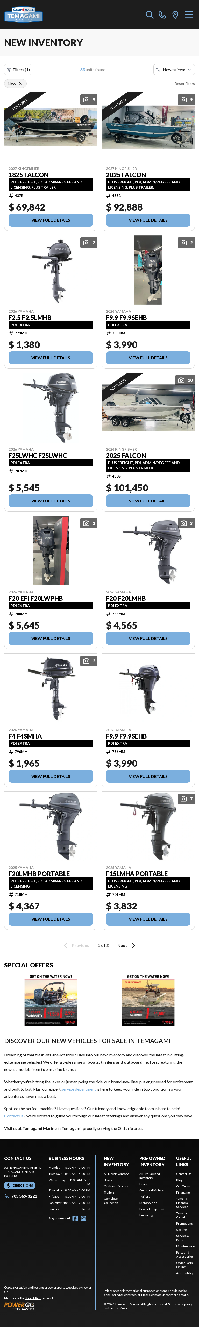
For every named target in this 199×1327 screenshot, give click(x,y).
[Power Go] (49, 1306)
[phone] (162, 14)
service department (78, 1088)
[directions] (175, 14)
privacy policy (183, 1304)
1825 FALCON (28, 174)
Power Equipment (151, 1209)
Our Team (183, 1186)
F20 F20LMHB (126, 598)
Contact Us (183, 1174)
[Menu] (189, 14)
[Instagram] (83, 1218)
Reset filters (185, 83)
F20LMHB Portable (39, 873)
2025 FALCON (126, 174)
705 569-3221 (24, 1196)
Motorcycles (148, 1203)
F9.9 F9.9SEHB (126, 317)
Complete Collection (111, 1201)
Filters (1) (21, 69)
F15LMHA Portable (137, 873)
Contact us (13, 1115)
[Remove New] (20, 83)
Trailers (109, 1192)
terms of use (118, 1308)
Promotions (184, 1223)
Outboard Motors (116, 1186)
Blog (179, 1180)
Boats (108, 1180)
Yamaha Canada (181, 1215)
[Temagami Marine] (30, 14)
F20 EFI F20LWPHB (36, 598)
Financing (146, 1215)
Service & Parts (182, 1238)
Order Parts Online (184, 1265)
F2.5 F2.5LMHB (30, 317)
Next (122, 945)
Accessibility (185, 1273)
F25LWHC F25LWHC (38, 455)
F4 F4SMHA (25, 736)
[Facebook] (75, 1218)
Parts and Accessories (185, 1254)
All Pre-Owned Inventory (149, 1176)
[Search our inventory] (150, 14)
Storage (181, 1230)
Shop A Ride (33, 1298)
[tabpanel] (69, 1188)
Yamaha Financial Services (182, 1203)
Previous (80, 945)
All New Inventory (116, 1174)
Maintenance (185, 1246)
